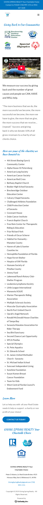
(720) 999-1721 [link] (25, 5)
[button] (38, 15)
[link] (7, 15)
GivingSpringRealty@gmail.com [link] (19, 482)
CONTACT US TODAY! (16, 419)
